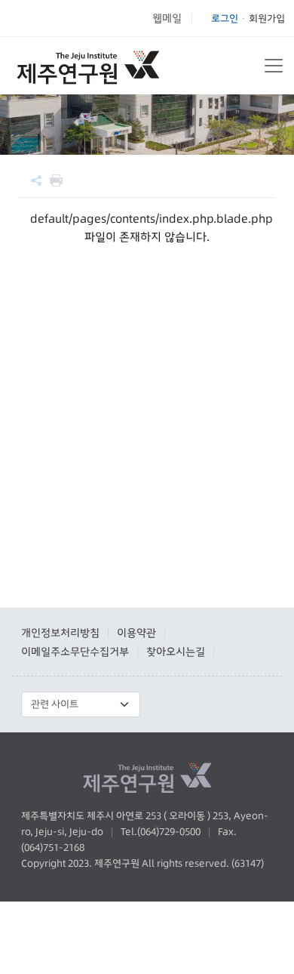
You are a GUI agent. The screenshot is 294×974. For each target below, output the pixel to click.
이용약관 (136, 632)
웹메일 (167, 18)
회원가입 (267, 18)
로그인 (224, 18)
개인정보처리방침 (60, 632)
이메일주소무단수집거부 (75, 651)
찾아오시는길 (175, 651)
